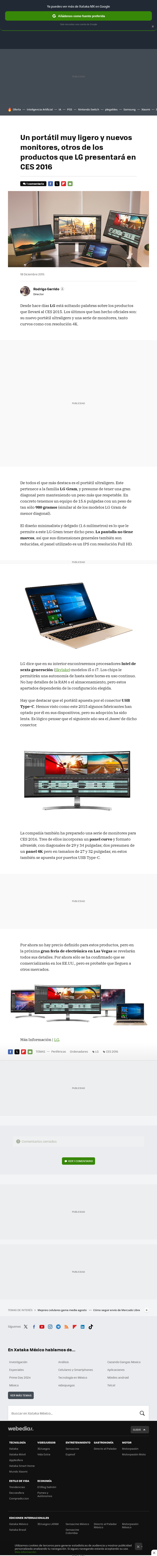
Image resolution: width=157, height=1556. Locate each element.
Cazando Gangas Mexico (123, 1362)
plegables (111, 109)
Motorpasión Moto (134, 1454)
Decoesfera (16, 1493)
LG (56, 1039)
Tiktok (90, 1326)
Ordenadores (79, 1051)
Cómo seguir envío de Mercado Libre (116, 1310)
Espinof (70, 1454)
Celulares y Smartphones (75, 1370)
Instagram (50, 1326)
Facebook (50, 183)
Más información (25, 1552)
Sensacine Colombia (72, 1531)
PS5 (69, 109)
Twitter (57, 183)
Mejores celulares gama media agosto (62, 1310)
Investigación (18, 1362)
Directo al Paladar (105, 1448)
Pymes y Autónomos (44, 1494)
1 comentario (35, 184)
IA (60, 109)
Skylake (62, 669)
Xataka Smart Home (22, 1466)
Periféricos (58, 1051)
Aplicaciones (116, 1370)
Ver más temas (20, 1395)
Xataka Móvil (17, 1454)
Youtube (42, 1326)
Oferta (17, 109)
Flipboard (63, 183)
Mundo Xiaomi (18, 1471)
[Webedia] (20, 1428)
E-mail (70, 183)
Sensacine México (77, 1524)
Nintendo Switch (88, 109)
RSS (66, 1326)
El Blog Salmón (46, 1487)
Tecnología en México (72, 1377)
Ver (80, 1161)
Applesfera (16, 1460)
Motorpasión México (130, 1525)
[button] (48, 288)
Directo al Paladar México (105, 1525)
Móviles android (118, 1377)
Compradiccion (19, 1498)
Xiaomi (145, 109)
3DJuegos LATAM (48, 1524)
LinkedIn (82, 1326)
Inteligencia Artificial (40, 109)
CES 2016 (112, 1051)
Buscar (142, 1413)
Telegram (58, 1326)
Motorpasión (130, 1448)
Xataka (13, 1448)
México (14, 1385)
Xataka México (18, 1524)
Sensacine (72, 1448)
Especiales (16, 1370)
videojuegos (66, 1385)
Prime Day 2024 (19, 1377)
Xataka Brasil (17, 1530)
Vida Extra (43, 1454)
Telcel (111, 1385)
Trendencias (17, 1487)
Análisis (63, 1362)
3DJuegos (43, 1448)
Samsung (129, 109)
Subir (137, 1429)
